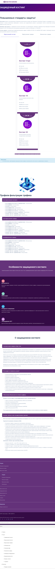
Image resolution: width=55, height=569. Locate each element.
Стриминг (1, 497)
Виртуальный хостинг (3, 488)
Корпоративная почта (3, 493)
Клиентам (4, 564)
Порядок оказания (7, 566)
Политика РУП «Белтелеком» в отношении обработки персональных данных (12, 517)
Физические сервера (3, 468)
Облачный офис (7, 548)
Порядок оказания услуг (4, 506)
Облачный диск (4, 484)
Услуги (3, 534)
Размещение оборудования (6, 477)
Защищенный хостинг (8, 537)
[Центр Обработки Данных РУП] (10, 2)
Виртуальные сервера (3, 470)
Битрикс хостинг (2, 495)
